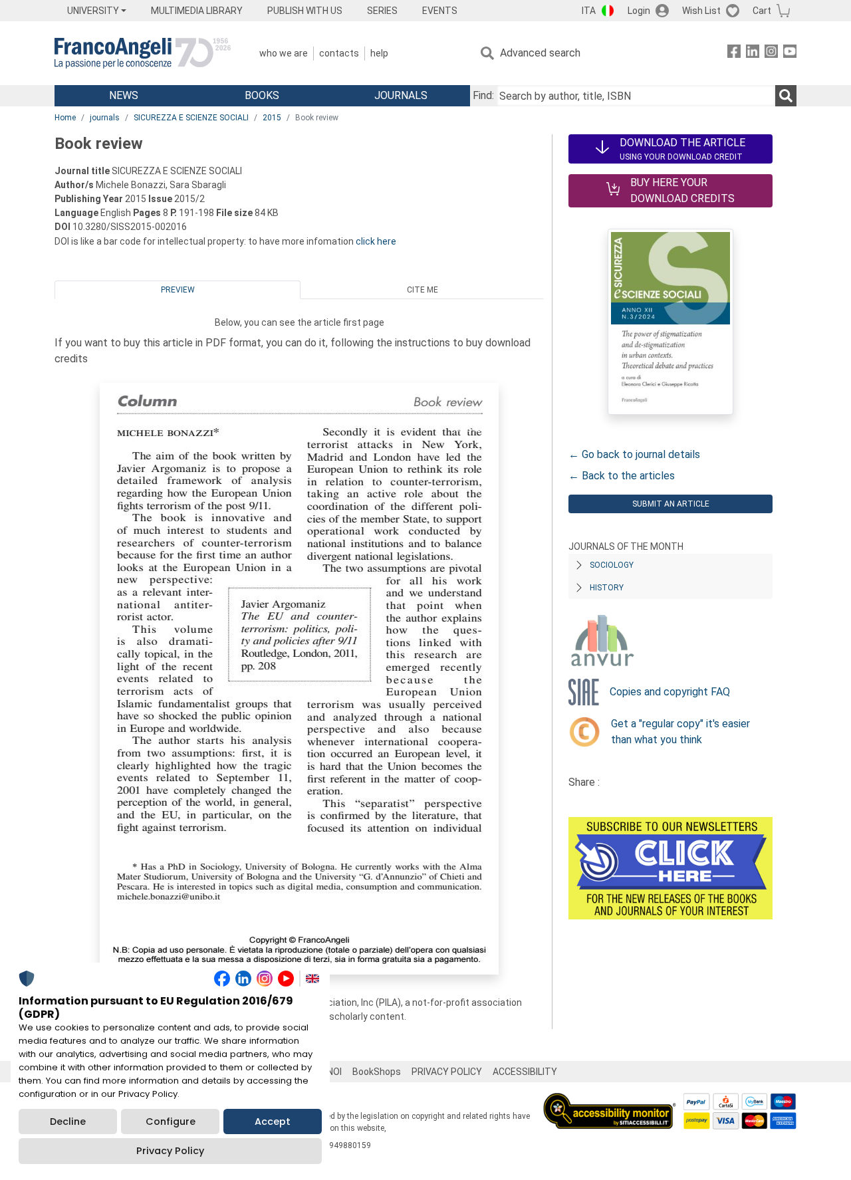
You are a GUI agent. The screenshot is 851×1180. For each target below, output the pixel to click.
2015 (272, 117)
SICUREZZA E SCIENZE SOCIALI (191, 117)
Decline (68, 1121)
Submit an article (670, 504)
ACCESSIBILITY (525, 1071)
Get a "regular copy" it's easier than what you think (680, 731)
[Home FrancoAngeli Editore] (143, 53)
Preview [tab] (178, 290)
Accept (273, 1121)
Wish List (701, 10)
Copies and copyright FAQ (670, 691)
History (607, 587)
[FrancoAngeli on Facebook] (734, 53)
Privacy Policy (170, 1150)
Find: (483, 95)
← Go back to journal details (634, 454)
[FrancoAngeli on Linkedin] (752, 53)
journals (105, 117)
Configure (170, 1121)
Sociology (612, 565)
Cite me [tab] (422, 290)
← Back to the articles (621, 475)
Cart (762, 10)
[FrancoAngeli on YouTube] (789, 53)
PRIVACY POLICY (447, 1071)
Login (639, 10)
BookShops (376, 1071)
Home (65, 117)
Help (379, 53)
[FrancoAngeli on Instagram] (771, 53)
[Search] (785, 95)
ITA (589, 10)
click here (376, 241)
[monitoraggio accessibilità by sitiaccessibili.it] (609, 1100)
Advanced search (540, 53)
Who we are (283, 53)
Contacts (339, 53)
